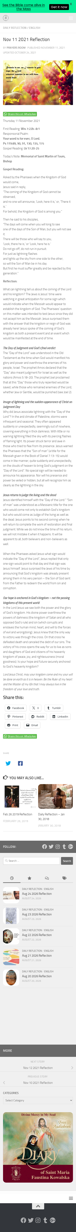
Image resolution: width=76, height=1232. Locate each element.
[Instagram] (57, 846)
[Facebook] (44, 846)
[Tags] (64, 878)
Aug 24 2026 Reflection (37, 894)
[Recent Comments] (47, 878)
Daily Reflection (15, 28)
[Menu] (71, 18)
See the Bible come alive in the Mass (23, 7)
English (34, 28)
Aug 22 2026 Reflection (37, 935)
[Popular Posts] (29, 878)
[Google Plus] (70, 846)
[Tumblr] (64, 846)
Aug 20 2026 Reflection (37, 976)
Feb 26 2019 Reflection (17, 814)
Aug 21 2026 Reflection (37, 955)
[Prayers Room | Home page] (7, 18)
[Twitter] (51, 846)
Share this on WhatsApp (22, 114)
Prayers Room (16, 47)
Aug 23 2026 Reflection (37, 914)
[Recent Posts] (11, 878)
